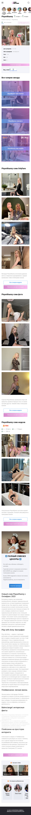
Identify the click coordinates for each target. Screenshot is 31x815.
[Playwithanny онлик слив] (15, 334)
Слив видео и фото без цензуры (15, 524)
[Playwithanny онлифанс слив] (15, 359)
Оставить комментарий (15, 755)
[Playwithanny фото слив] (15, 310)
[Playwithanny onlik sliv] (15, 445)
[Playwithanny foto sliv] (15, 470)
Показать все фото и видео (15, 287)
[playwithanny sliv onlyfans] (15, 208)
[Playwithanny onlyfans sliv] (15, 494)
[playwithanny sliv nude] (15, 257)
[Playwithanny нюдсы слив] (15, 383)
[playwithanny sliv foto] (15, 184)
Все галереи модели (15, 282)
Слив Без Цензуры (15, 65)
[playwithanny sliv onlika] (15, 233)
